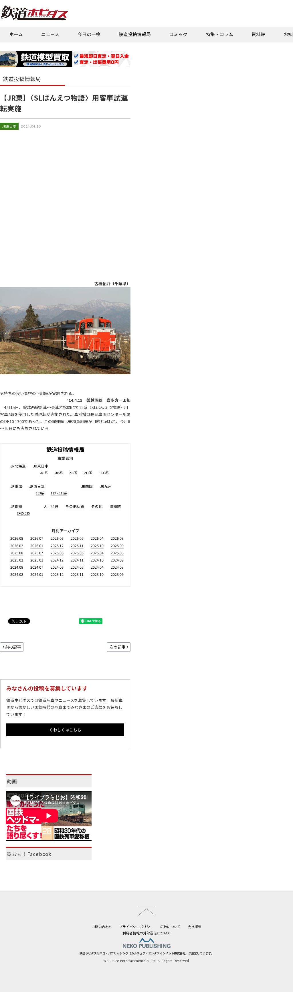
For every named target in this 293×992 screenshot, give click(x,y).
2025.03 (117, 552)
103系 (40, 493)
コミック (178, 34)
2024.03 (117, 567)
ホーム (16, 34)
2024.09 (117, 560)
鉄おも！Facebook (29, 853)
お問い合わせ (102, 926)
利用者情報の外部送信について (146, 932)
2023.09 (117, 574)
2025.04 (97, 552)
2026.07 (36, 538)
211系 (88, 472)
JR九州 (106, 486)
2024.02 (16, 574)
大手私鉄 (50, 506)
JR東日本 (9, 126)
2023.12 (57, 574)
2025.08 (16, 552)
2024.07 (36, 567)
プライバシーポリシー (136, 926)
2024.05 (77, 567)
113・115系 (59, 493)
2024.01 (36, 574)
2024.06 (57, 567)
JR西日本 (37, 486)
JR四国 (87, 486)
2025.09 (117, 545)
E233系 (104, 472)
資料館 (258, 34)
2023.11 (77, 574)
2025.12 (57, 545)
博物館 (115, 506)
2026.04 (97, 538)
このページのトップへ (146, 910)
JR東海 (16, 486)
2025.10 (97, 545)
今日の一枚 (89, 34)
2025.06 (57, 552)
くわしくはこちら (65, 730)
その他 (96, 506)
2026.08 (16, 538)
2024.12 (57, 560)
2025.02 (16, 560)
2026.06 (57, 538)
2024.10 (97, 560)
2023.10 (97, 574)
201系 (43, 472)
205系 (58, 472)
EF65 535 (23, 513)
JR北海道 (18, 466)
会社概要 (194, 926)
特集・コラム (219, 34)
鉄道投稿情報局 (135, 34)
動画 (12, 781)
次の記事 (118, 647)
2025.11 (77, 545)
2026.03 (117, 538)
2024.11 (77, 560)
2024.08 (16, 567)
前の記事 (13, 647)
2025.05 (77, 552)
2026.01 (36, 545)
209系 (73, 472)
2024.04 (97, 567)
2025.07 (36, 552)
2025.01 (36, 560)
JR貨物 (16, 506)
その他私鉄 (75, 506)
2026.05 (77, 538)
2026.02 (16, 545)
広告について (170, 926)
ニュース (50, 34)
